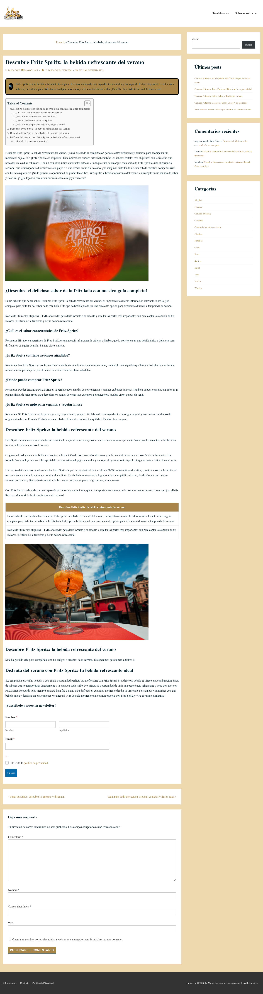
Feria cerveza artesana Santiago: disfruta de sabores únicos (222, 109)
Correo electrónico (18, 906)
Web (10, 923)
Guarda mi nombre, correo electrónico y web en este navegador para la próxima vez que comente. (67, 939)
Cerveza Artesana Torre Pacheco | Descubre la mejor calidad (223, 89)
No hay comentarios (91, 70)
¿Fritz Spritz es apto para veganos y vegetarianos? (40, 124)
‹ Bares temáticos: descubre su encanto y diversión (36, 796)
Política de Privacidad (43, 983)
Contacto (24, 983)
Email (10, 738)
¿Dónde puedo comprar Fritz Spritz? (34, 120)
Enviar (11, 773)
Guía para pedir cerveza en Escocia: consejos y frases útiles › (142, 796)
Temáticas (219, 13)
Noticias (198, 240)
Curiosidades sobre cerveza (207, 227)
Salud (197, 267)
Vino (196, 274)
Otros (197, 247)
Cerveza (67, 70)
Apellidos (64, 730)
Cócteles (198, 220)
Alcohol (198, 200)
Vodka (197, 281)
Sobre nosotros (244, 13)
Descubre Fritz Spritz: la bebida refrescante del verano (40, 128)
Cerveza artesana (202, 213)
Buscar (195, 38)
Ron (196, 254)
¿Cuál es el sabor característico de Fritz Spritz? (39, 112)
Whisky (198, 288)
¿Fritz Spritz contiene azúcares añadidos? (36, 116)
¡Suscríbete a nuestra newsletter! (32, 141)
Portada (60, 42)
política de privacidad (36, 763)
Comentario (15, 837)
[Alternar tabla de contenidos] (86, 103)
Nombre (9, 730)
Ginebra (198, 234)
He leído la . (30, 763)
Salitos (197, 261)
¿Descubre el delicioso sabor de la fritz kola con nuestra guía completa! (50, 108)
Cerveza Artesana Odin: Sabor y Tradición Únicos (218, 95)
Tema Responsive (249, 983)
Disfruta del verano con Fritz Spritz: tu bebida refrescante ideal (45, 137)
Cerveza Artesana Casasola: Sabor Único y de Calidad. (220, 102)
